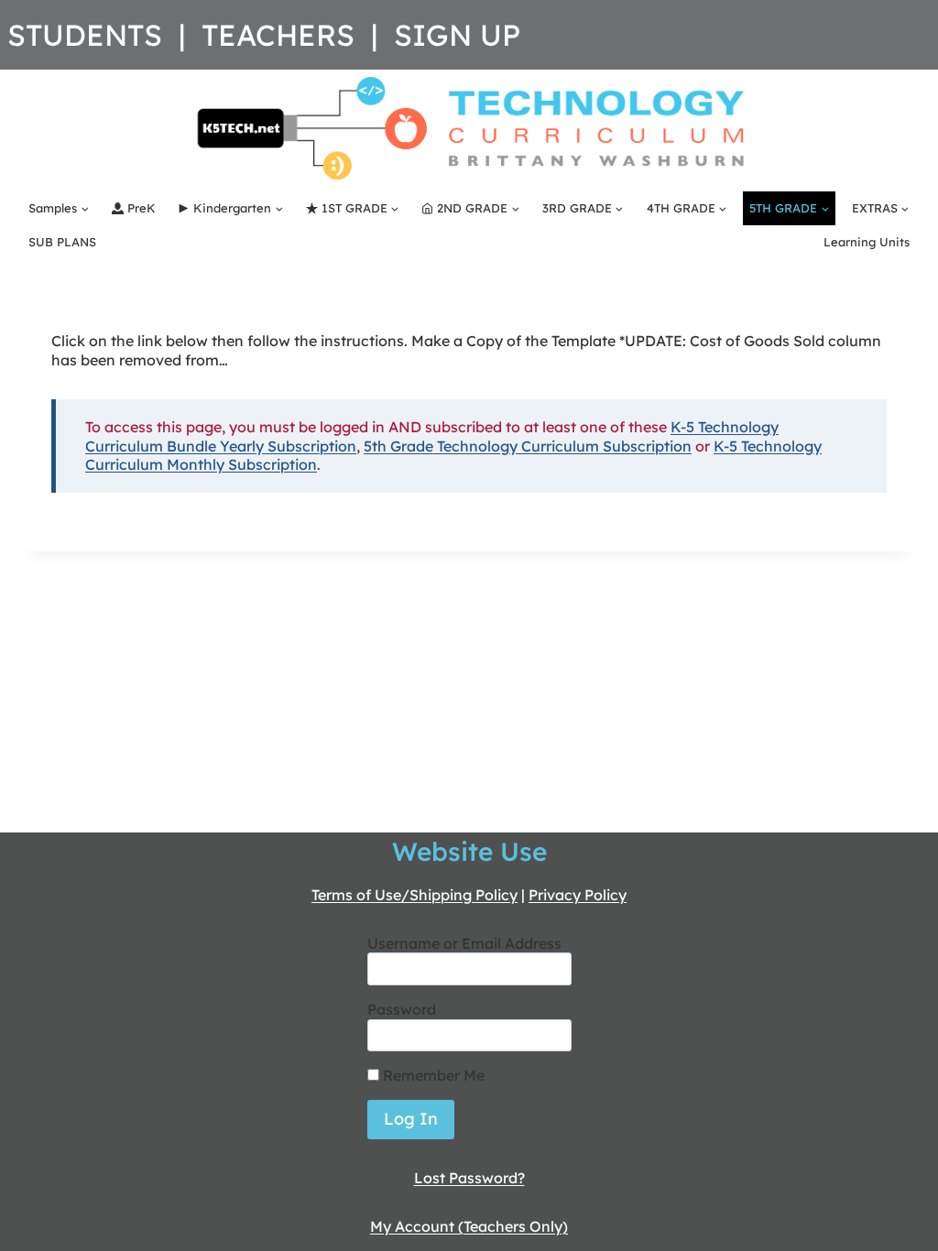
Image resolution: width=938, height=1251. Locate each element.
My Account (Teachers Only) (469, 1226)
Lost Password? (469, 1178)
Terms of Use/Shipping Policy (414, 895)
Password (401, 1009)
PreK (141, 208)
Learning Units (866, 241)
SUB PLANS (62, 241)
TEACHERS (278, 34)
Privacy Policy (578, 895)
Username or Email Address (464, 943)
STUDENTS (84, 34)
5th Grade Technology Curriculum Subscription (528, 446)
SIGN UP (457, 34)
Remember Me (432, 1075)
